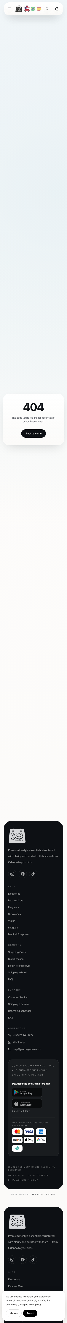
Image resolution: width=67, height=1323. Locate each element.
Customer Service (17, 997)
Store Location (15, 958)
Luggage (13, 927)
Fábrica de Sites (44, 1194)
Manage (14, 1313)
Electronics (14, 893)
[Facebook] (23, 874)
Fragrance (13, 907)
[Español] (39, 8)
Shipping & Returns (18, 1004)
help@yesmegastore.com (27, 1049)
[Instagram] (12, 874)
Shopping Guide (17, 952)
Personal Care (15, 900)
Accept (30, 1313)
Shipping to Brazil (17, 972)
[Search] (47, 9)
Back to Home (34, 433)
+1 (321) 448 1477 (23, 1035)
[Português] (33, 8)
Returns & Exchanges (19, 1010)
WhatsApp (19, 1042)
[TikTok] (33, 874)
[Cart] (57, 9)
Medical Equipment (18, 934)
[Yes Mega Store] (18, 9)
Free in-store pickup (19, 965)
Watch (11, 920)
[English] (27, 9)
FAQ (10, 979)
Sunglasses (14, 913)
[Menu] (9, 9)
